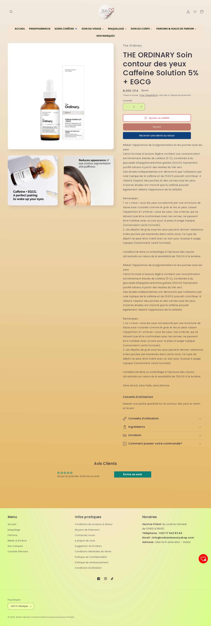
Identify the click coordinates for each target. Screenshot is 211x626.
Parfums (12, 535)
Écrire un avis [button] (132, 474)
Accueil (12, 524)
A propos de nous (85, 540)
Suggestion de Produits (88, 546)
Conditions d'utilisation (88, 567)
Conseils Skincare (18, 551)
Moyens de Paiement (87, 529)
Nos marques (15, 546)
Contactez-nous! (85, 535)
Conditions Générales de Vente (93, 551)
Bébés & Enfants (17, 540)
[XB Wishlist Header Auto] (195, 11)
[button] (11, 11)
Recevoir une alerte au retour (157, 135)
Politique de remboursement (91, 562)
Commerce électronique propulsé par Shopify (52, 617)
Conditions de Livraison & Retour (94, 524)
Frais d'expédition (149, 95)
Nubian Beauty (23, 617)
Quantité (127, 100)
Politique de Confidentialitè (91, 557)
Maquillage (14, 529)
